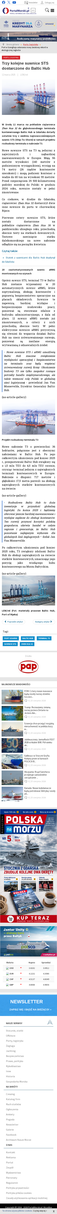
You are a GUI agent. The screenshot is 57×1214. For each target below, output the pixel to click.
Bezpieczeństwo (15, 1056)
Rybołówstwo (13, 1066)
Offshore (10, 1035)
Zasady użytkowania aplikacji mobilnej (26, 1198)
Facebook (11, 1134)
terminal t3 (44, 638)
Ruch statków (13, 1104)
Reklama (11, 1157)
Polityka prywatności (17, 1187)
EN (33, 10)
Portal (9, 1162)
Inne (8, 1071)
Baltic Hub (27, 638)
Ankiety (10, 1114)
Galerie (10, 1129)
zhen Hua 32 (27, 644)
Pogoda (10, 1119)
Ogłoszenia (12, 1109)
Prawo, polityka (14, 1061)
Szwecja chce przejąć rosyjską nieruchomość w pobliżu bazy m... (39, 726)
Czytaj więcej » (40, 1210)
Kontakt (10, 1152)
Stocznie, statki (14, 1030)
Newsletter (12, 1124)
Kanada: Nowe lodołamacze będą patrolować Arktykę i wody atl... (39, 791)
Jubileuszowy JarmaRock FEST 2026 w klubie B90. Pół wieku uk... (39, 742)
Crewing (10, 1094)
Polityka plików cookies (19, 1192)
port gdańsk (10, 638)
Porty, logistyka (14, 1040)
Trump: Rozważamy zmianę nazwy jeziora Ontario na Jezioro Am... (37, 710)
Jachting (11, 1050)
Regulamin (12, 1182)
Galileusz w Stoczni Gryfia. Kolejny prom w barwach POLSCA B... (37, 758)
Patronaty (11, 1177)
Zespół (9, 1167)
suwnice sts (10, 644)
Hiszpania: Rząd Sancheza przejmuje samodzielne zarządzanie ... (37, 774)
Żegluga (10, 1045)
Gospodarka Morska (16, 1081)
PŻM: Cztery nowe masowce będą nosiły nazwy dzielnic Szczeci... (38, 694)
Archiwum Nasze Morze (18, 1139)
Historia (10, 1076)
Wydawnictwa (13, 1172)
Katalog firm (13, 1099)
